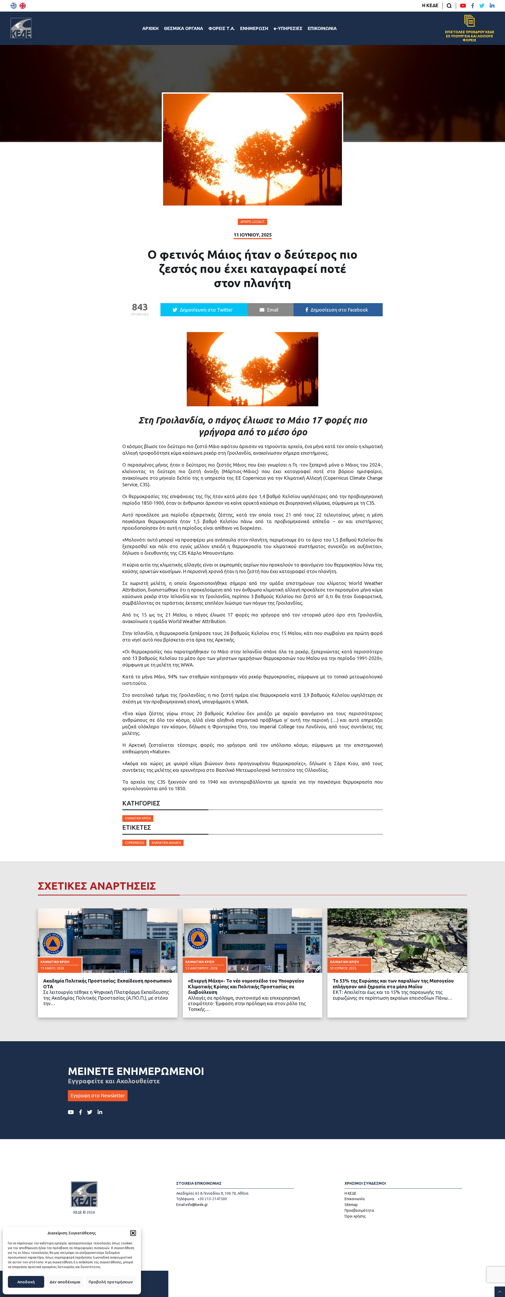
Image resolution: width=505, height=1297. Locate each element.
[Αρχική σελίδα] (21, 28)
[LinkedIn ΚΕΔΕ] (492, 6)
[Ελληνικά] (14, 6)
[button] (133, 1233)
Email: (181, 1205)
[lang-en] (22, 6)
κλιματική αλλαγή (166, 842)
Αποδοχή (26, 1282)
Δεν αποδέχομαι (65, 1282)
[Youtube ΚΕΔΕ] (463, 6)
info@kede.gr (197, 1205)
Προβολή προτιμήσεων (111, 1282)
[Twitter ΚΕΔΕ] (481, 6)
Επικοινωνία (355, 1199)
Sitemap (351, 1205)
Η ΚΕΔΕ (430, 5)
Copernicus (134, 842)
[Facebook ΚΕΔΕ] (472, 6)
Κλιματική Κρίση (138, 818)
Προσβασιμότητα (359, 1210)
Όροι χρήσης (355, 1216)
